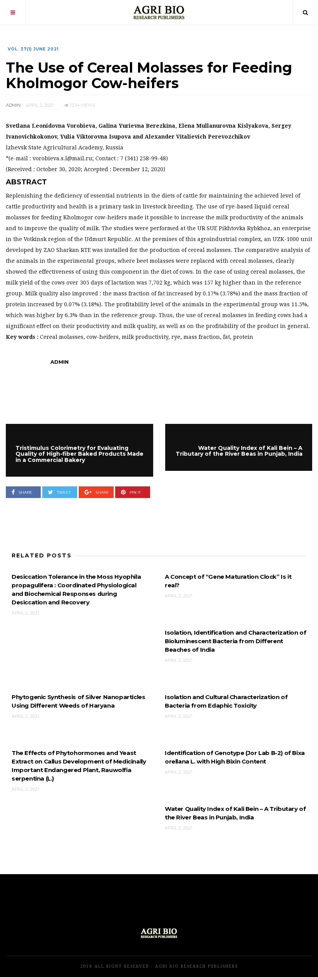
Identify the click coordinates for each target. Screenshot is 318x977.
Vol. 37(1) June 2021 (33, 49)
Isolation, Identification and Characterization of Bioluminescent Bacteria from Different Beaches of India (235, 641)
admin (13, 105)
